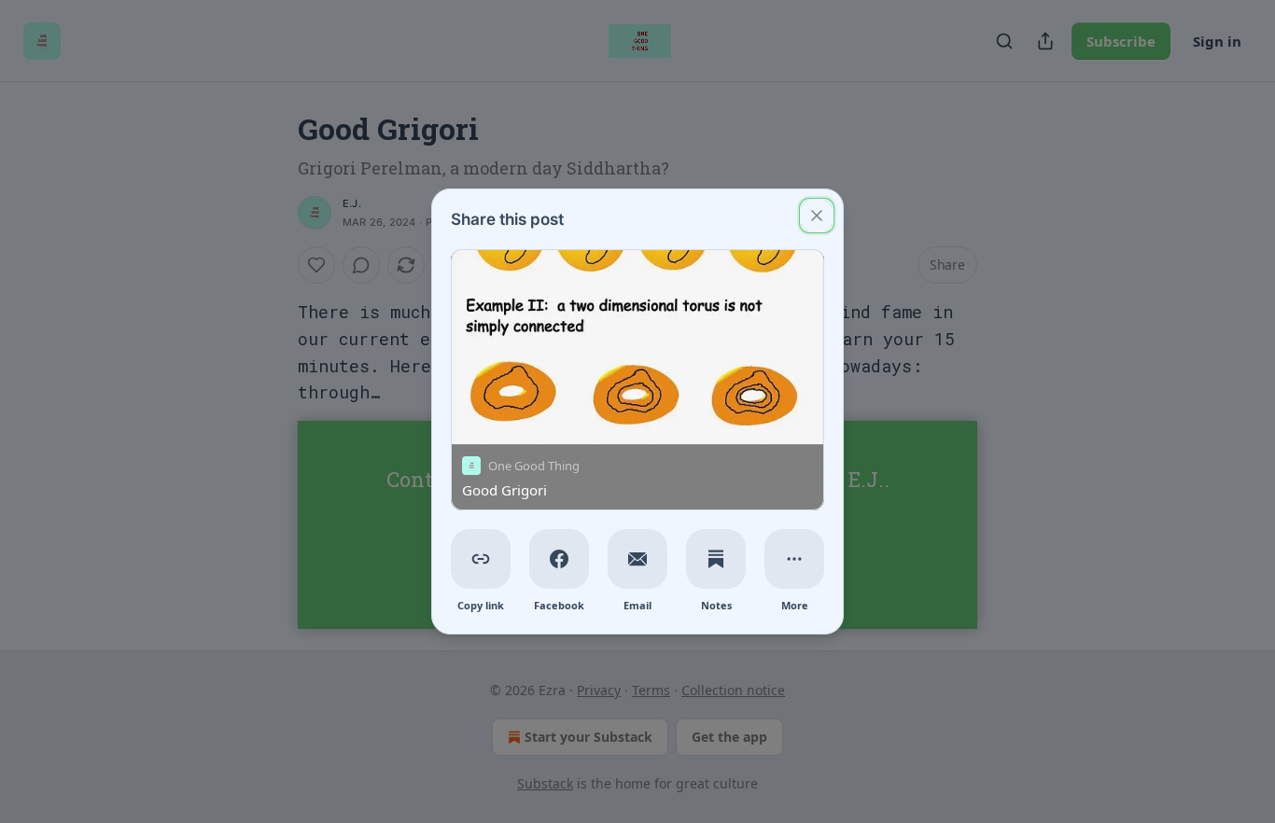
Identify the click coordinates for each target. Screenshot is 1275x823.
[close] (817, 215)
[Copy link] (481, 559)
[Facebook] (559, 559)
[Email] (637, 559)
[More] (794, 559)
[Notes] (716, 559)
